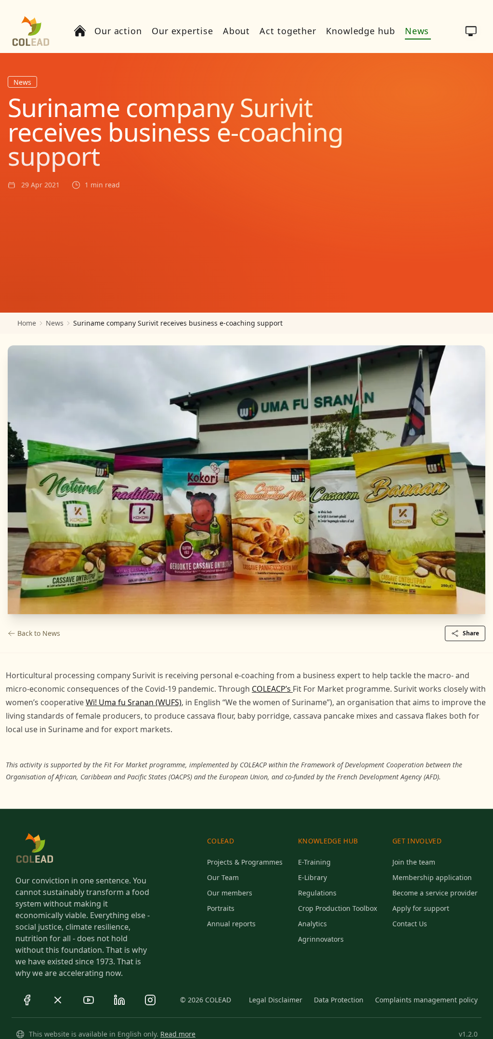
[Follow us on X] (57, 1000)
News (55, 323)
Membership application (432, 877)
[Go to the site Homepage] (31, 31)
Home (26, 323)
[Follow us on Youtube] (88, 1000)
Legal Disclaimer (275, 999)
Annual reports (231, 923)
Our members (229, 892)
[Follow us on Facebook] (27, 1000)
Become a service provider (435, 892)
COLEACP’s (272, 689)
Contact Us (409, 923)
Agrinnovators (321, 939)
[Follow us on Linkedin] (119, 1000)
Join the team (413, 862)
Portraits (220, 908)
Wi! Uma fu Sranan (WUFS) (134, 702)
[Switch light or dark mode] (470, 30)
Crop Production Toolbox (337, 908)
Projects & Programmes (245, 862)
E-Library (312, 877)
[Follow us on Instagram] (150, 1000)
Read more (177, 1034)
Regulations (317, 892)
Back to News (38, 633)
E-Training (314, 862)
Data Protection (338, 999)
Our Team (223, 877)
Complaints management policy (426, 999)
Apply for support (420, 908)
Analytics (312, 923)
